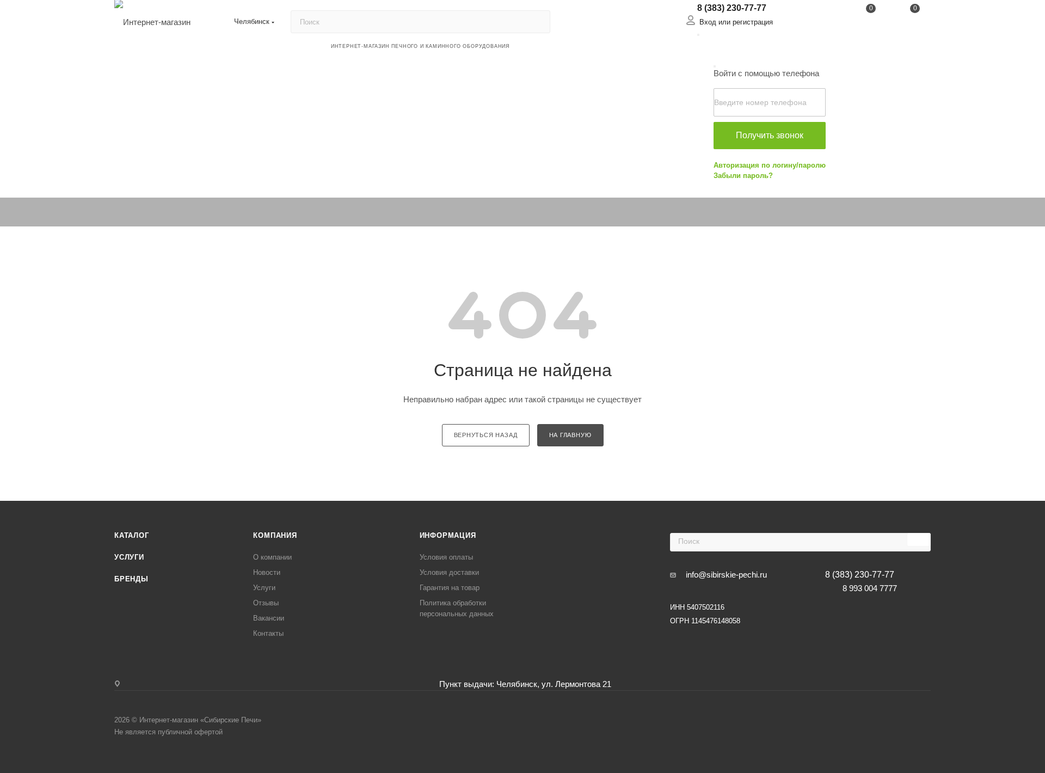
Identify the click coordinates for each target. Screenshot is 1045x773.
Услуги (129, 557)
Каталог (131, 535)
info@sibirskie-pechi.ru (726, 574)
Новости (266, 572)
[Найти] (537, 21)
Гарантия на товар (450, 588)
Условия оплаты (446, 557)
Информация (448, 535)
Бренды (131, 579)
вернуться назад (486, 435)
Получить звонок (769, 135)
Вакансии (268, 618)
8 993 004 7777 (870, 588)
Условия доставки (449, 572)
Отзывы (266, 603)
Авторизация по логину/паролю (770, 165)
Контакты (268, 633)
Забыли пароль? (743, 175)
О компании (272, 557)
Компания (275, 535)
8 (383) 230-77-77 (731, 8)
